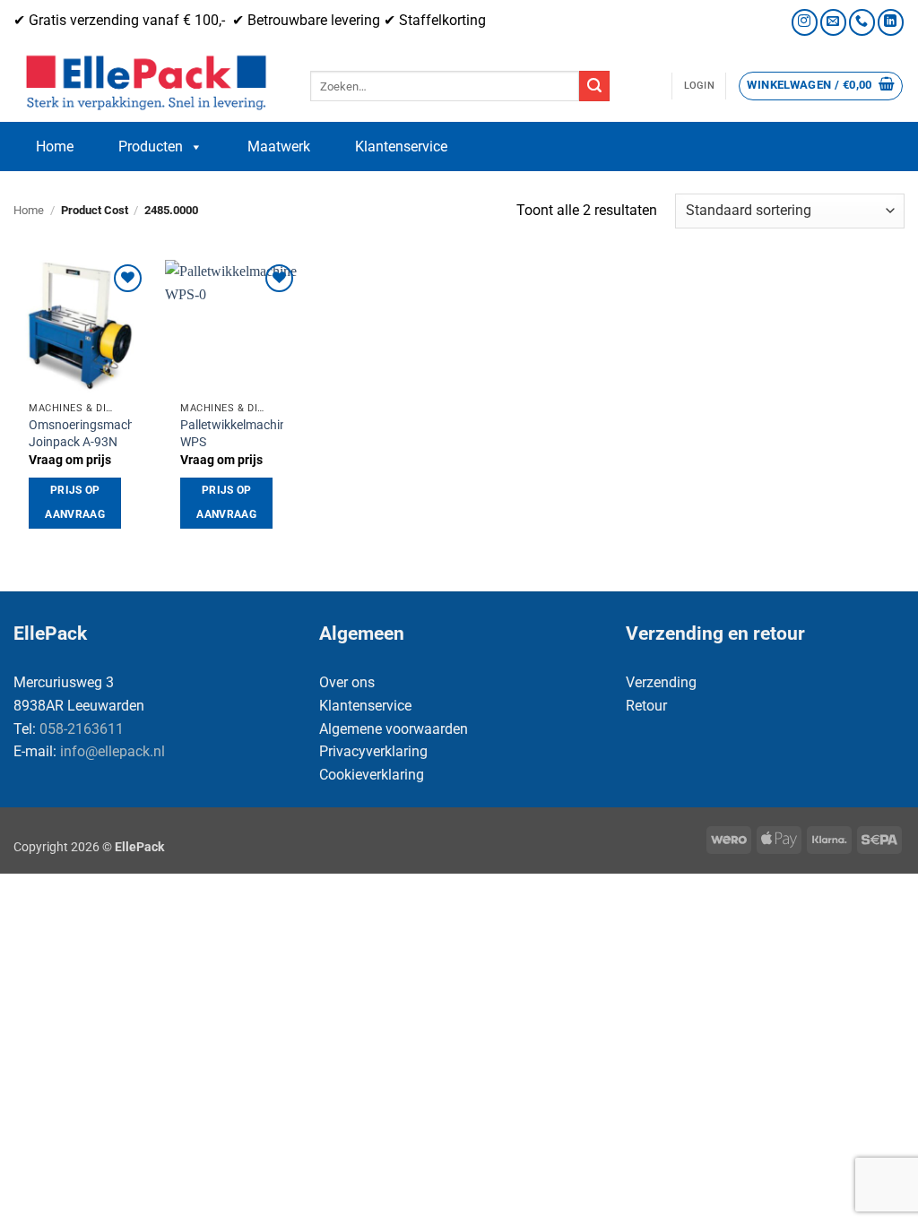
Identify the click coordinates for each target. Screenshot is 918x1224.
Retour (646, 705)
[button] (699, 86)
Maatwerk (278, 146)
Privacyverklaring (373, 751)
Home (55, 146)
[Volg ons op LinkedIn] (891, 22)
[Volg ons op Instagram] (805, 22)
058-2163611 (81, 728)
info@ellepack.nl (112, 751)
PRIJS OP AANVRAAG (75, 502)
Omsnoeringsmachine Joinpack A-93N (90, 434)
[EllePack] (148, 83)
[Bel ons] (862, 22)
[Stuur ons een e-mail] (833, 22)
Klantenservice (401, 146)
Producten (150, 146)
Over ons (347, 682)
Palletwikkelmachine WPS (236, 434)
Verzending (661, 682)
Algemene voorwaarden (393, 728)
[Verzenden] (594, 86)
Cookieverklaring (371, 774)
